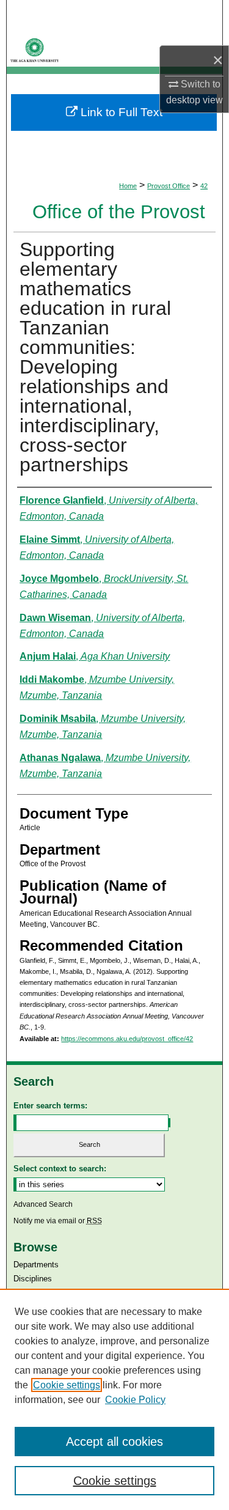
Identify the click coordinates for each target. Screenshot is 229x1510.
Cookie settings (66, 1385)
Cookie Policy (135, 1399)
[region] (114, 1399)
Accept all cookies (114, 1441)
